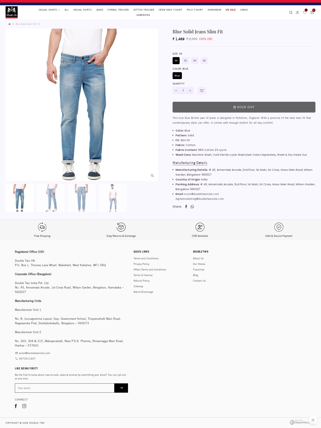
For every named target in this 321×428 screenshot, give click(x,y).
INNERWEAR (214, 9)
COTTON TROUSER (143, 9)
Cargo (244, 9)
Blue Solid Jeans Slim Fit (28, 24)
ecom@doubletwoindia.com (201, 193)
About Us (198, 258)
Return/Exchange (143, 291)
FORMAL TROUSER (118, 9)
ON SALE (231, 9)
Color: (180, 68)
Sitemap (138, 286)
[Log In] (297, 12)
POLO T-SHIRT (195, 9)
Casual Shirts (49, 9)
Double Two (37, 422)
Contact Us (199, 280)
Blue (177, 75)
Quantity (179, 83)
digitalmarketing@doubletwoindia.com (200, 198)
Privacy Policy (141, 263)
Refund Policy (142, 280)
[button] (201, 90)
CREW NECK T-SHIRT (170, 9)
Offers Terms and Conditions (150, 269)
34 (194, 60)
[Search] (291, 12)
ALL (67, 9)
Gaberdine (143, 15)
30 (176, 60)
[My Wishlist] (304, 12)
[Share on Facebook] (186, 207)
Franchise (198, 269)
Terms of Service (143, 275)
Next (152, 95)
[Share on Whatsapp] (192, 206)
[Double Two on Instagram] (24, 406)
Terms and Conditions (146, 258)
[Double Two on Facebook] (16, 406)
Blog (195, 275)
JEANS (99, 9)
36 (204, 60)
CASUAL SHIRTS (82, 9)
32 (185, 60)
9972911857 (25, 358)
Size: (177, 53)
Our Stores (199, 263)
